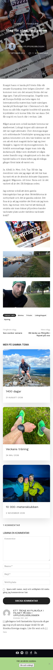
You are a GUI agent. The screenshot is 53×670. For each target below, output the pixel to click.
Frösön (29, 315)
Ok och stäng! (26, 665)
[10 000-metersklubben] (26, 483)
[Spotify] (22, 653)
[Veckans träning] (26, 425)
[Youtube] (17, 653)
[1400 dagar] (26, 368)
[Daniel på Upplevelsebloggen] (12, 46)
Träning (18, 23)
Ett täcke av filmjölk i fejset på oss (39, 334)
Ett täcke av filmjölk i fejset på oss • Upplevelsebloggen (28, 612)
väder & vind (32, 23)
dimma (21, 315)
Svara (5, 632)
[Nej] (49, 663)
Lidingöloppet (40, 315)
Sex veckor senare (12, 333)
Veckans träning (17, 449)
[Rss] (36, 653)
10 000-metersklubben (22, 507)
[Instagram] (26, 653)
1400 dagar (13, 391)
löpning (7, 319)
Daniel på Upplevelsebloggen (30, 46)
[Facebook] (31, 653)
